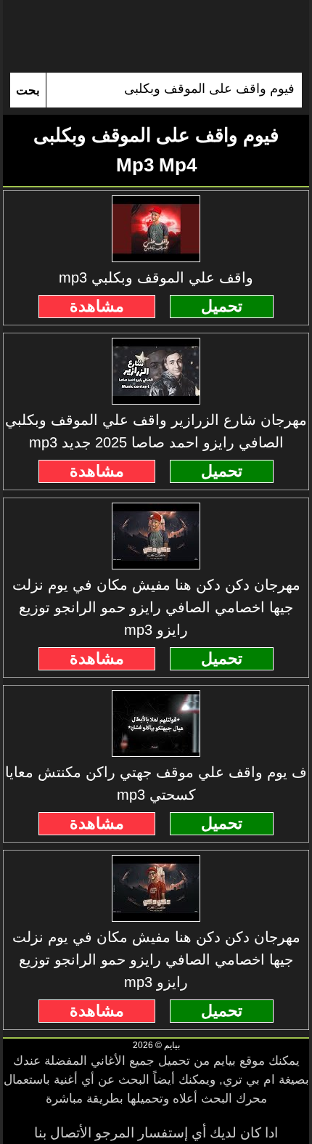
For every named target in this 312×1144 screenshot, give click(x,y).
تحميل (221, 306)
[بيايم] (155, 36)
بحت (28, 90)
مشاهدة (97, 306)
